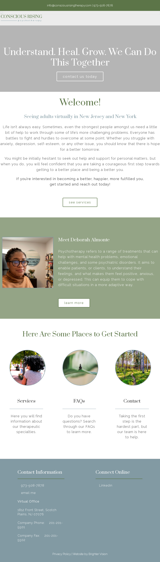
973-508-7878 (32, 485)
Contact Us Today (80, 76)
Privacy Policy (61, 554)
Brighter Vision (98, 554)
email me (28, 493)
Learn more (74, 303)
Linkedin (105, 485)
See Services (80, 202)
